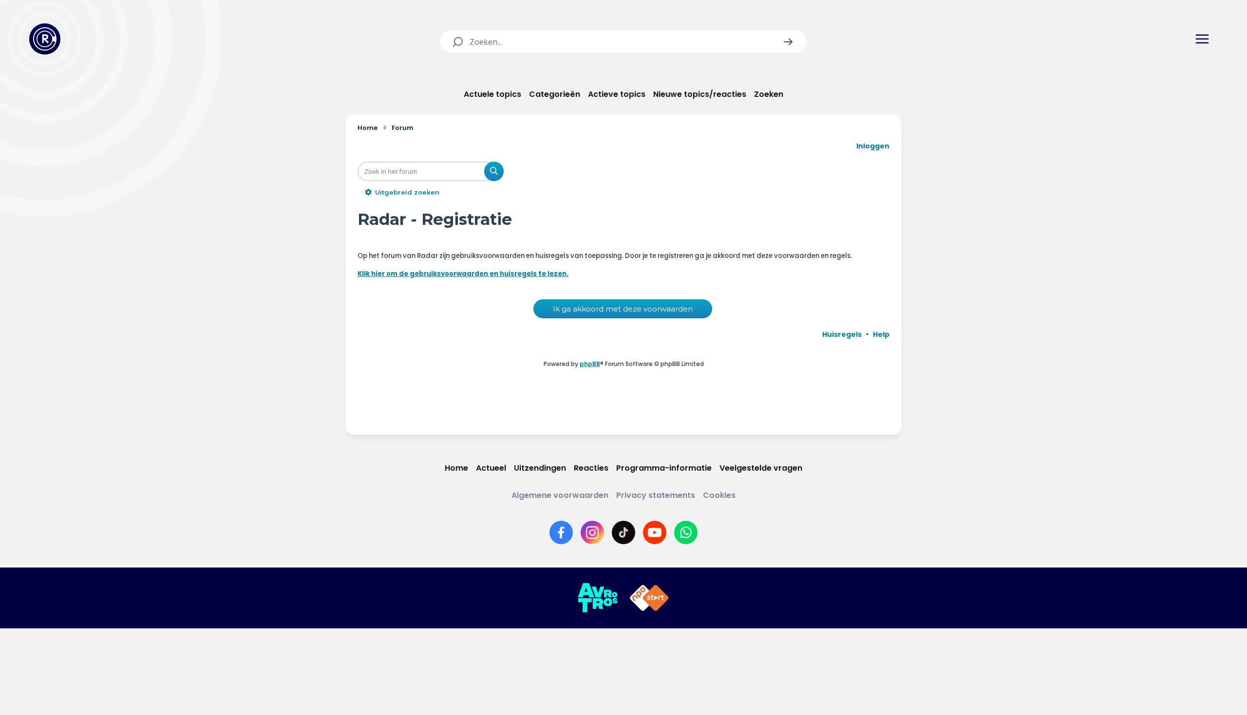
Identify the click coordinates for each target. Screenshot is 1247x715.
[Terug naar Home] (44, 39)
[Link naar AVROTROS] (598, 598)
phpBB (590, 364)
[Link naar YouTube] (654, 532)
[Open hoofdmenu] (1202, 39)
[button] (788, 42)
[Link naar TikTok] (623, 532)
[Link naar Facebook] (561, 532)
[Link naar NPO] (649, 598)
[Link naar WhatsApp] (686, 532)
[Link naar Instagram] (592, 532)
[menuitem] (842, 334)
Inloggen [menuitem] (872, 146)
